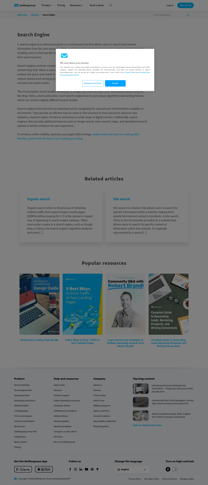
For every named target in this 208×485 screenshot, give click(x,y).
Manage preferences (93, 83)
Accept (115, 83)
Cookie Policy (130, 72)
